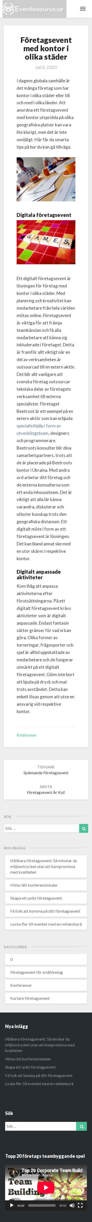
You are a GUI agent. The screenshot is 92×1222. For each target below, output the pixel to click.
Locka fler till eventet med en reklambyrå (46, 924)
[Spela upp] (11, 1205)
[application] (46, 1188)
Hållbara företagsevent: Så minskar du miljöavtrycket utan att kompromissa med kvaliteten (43, 866)
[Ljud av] (72, 1205)
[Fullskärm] (80, 1205)
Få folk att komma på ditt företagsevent (45, 911)
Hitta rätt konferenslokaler (34, 885)
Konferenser (27, 734)
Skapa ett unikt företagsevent (36, 898)
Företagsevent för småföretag (36, 972)
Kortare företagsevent (30, 998)
